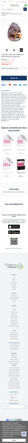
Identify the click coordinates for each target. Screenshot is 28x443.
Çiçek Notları (14, 357)
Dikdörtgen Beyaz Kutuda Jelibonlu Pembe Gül (21, 150)
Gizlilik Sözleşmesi (14, 338)
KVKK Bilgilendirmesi (14, 334)
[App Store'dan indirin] (14, 227)
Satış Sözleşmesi (14, 336)
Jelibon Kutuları (14, 324)
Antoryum (14, 287)
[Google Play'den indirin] (14, 232)
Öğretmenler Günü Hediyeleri (14, 375)
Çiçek (8, 12)
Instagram (15, 400)
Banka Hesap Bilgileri (14, 297)
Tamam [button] (14, 440)
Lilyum (14, 281)
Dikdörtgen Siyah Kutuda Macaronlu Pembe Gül (21, 173)
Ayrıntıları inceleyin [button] (7, 436)
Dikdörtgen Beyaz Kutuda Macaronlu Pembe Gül (7, 150)
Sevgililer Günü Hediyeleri (14, 367)
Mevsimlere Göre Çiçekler (14, 361)
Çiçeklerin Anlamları (14, 359)
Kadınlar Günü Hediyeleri (14, 369)
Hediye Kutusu (14, 312)
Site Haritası (14, 299)
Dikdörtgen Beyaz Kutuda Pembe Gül (7, 173)
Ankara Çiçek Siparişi (14, 347)
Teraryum (14, 285)
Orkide (14, 279)
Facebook (15, 394)
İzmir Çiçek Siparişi (14, 349)
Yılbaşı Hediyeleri (14, 377)
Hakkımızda (14, 295)
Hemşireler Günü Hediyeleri (14, 383)
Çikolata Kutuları (14, 322)
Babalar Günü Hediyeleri (14, 373)
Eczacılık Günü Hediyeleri (14, 385)
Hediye (14, 310)
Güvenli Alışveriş (14, 332)
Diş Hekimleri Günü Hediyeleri (14, 387)
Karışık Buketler (14, 283)
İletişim (14, 301)
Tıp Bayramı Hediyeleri (14, 379)
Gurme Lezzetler (14, 320)
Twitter (15, 397)
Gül (14, 277)
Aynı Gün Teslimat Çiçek (14, 326)
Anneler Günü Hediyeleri (14, 371)
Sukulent (14, 289)
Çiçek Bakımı (14, 355)
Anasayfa (3, 12)
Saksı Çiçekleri (14, 318)
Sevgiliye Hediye (14, 316)
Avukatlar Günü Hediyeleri (14, 381)
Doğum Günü (14, 314)
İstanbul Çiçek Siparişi (14, 345)
